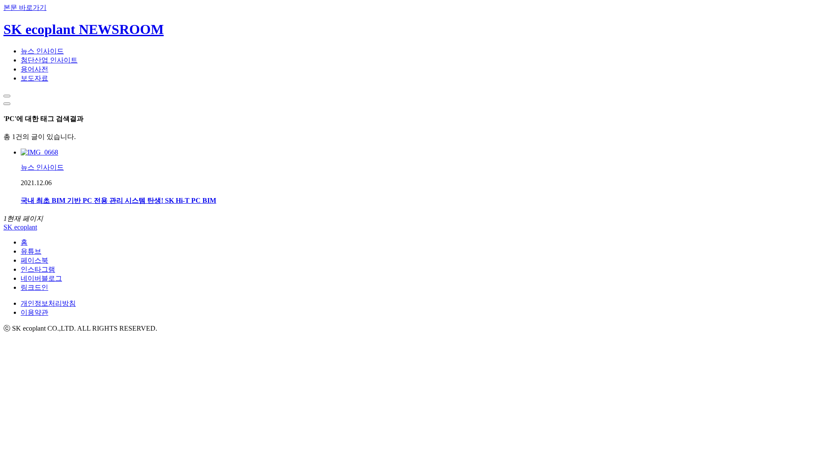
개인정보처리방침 (48, 303)
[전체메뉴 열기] (6, 103)
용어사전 (34, 69)
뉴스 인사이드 (42, 51)
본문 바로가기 (25, 7)
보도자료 (34, 78)
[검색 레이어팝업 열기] (6, 96)
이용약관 (34, 312)
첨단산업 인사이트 (49, 60)
